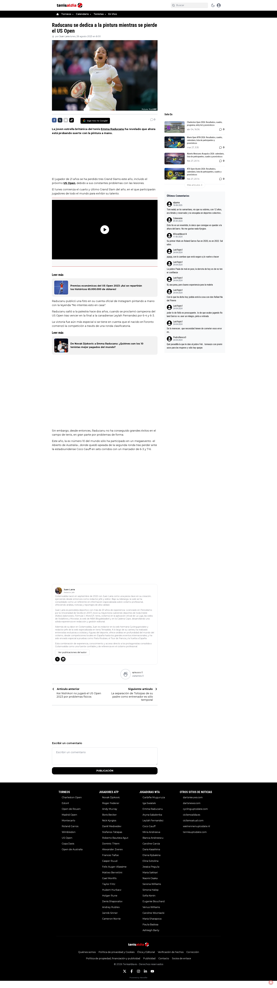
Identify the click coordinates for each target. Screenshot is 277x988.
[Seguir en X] (57, 659)
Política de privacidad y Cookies (116, 952)
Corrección (192, 952)
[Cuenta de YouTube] (152, 971)
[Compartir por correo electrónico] (65, 120)
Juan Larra (64, 36)
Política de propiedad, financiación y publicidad (113, 958)
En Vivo (112, 14)
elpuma (176, 202)
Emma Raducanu (112, 129)
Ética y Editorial (146, 952)
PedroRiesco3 (179, 337)
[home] (57, 14)
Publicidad (149, 958)
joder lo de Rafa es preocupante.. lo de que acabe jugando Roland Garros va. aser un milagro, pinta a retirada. (194, 314)
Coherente (178, 218)
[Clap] (125, 674)
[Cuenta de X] (124, 971)
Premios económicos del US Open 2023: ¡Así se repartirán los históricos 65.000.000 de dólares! (106, 287)
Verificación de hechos (171, 952)
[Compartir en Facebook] (54, 120)
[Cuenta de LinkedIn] (145, 971)
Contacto (163, 958)
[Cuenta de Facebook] (131, 971)
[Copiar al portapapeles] (71, 120)
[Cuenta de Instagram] (138, 971)
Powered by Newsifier (138, 977)
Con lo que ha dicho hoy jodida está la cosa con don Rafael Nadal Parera (195, 299)
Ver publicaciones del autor (72, 652)
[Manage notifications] (271, 982)
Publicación (104, 770)
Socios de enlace (181, 958)
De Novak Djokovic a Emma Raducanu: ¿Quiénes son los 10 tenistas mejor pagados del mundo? (106, 345)
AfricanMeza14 (180, 234)
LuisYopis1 (178, 250)
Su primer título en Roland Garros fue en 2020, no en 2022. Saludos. (195, 243)
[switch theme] (213, 5)
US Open (69, 183)
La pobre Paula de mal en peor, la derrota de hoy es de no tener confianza (194, 271)
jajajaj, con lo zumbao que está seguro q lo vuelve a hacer (193, 256)
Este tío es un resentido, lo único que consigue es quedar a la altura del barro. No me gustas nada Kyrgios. (194, 227)
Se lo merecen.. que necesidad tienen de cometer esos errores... (194, 330)
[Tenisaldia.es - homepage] (69, 5)
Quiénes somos (87, 952)
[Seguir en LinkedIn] (63, 659)
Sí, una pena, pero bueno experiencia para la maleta (190, 284)
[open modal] (219, 5)
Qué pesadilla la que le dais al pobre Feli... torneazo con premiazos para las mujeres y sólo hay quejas (194, 346)
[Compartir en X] (60, 120)
